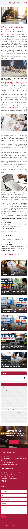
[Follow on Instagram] (5, 481)
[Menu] (2, 2)
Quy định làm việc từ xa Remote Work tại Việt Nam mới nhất (13, 292)
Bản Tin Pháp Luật (7, 394)
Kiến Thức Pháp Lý (7, 418)
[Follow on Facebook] (2, 481)
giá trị (11, 107)
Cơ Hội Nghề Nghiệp (8, 403)
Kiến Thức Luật (6, 415)
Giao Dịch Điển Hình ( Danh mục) (11, 412)
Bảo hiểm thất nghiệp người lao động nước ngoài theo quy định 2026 (14, 310)
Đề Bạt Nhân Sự (7, 406)
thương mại (4, 92)
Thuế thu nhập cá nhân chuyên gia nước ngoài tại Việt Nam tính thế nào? (13, 365)
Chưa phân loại (7, 397)
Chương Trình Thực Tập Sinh (10, 400)
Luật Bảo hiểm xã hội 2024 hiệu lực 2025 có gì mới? (13, 328)
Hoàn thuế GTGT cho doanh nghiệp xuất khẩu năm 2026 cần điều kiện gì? (13, 347)
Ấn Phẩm (5, 388)
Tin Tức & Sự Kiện (7, 421)
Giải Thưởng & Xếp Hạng (9, 409)
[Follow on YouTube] (8, 481)
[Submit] (24, 378)
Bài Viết (5, 390)
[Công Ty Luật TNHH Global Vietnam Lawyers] (14, 2)
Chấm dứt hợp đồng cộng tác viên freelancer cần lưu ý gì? (11, 273)
